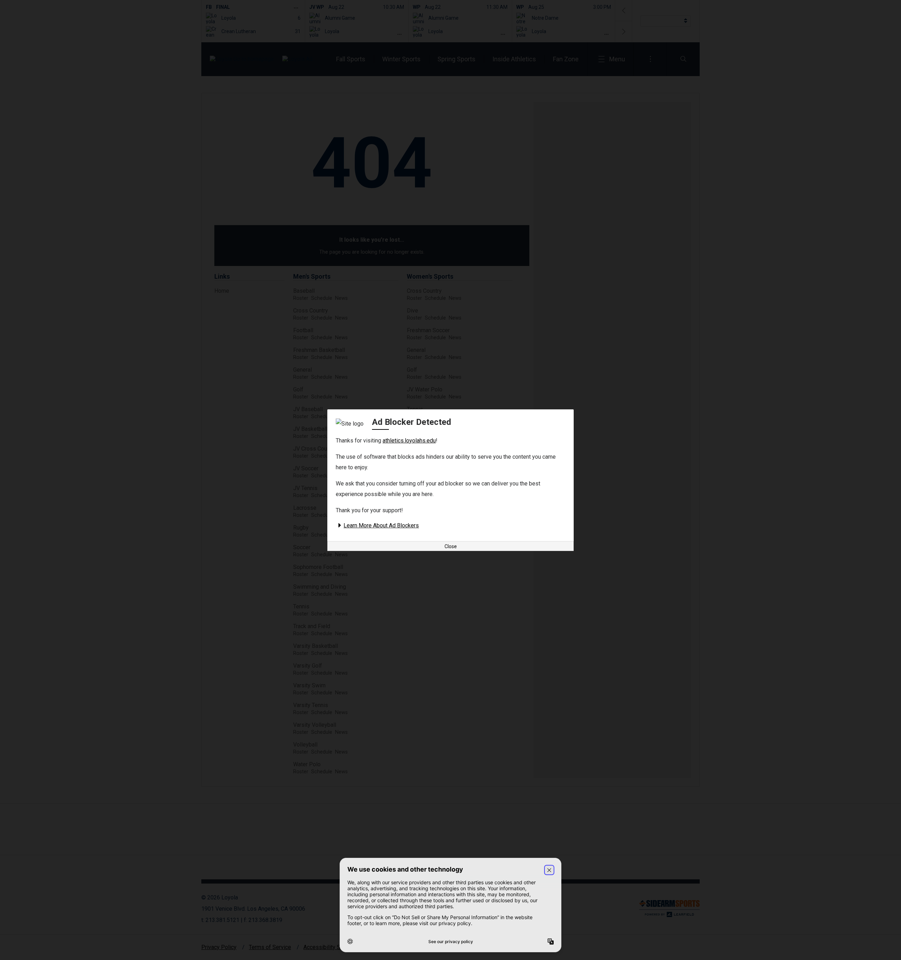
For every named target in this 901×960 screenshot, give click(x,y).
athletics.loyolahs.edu (409, 440)
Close (451, 546)
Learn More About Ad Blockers (381, 525)
